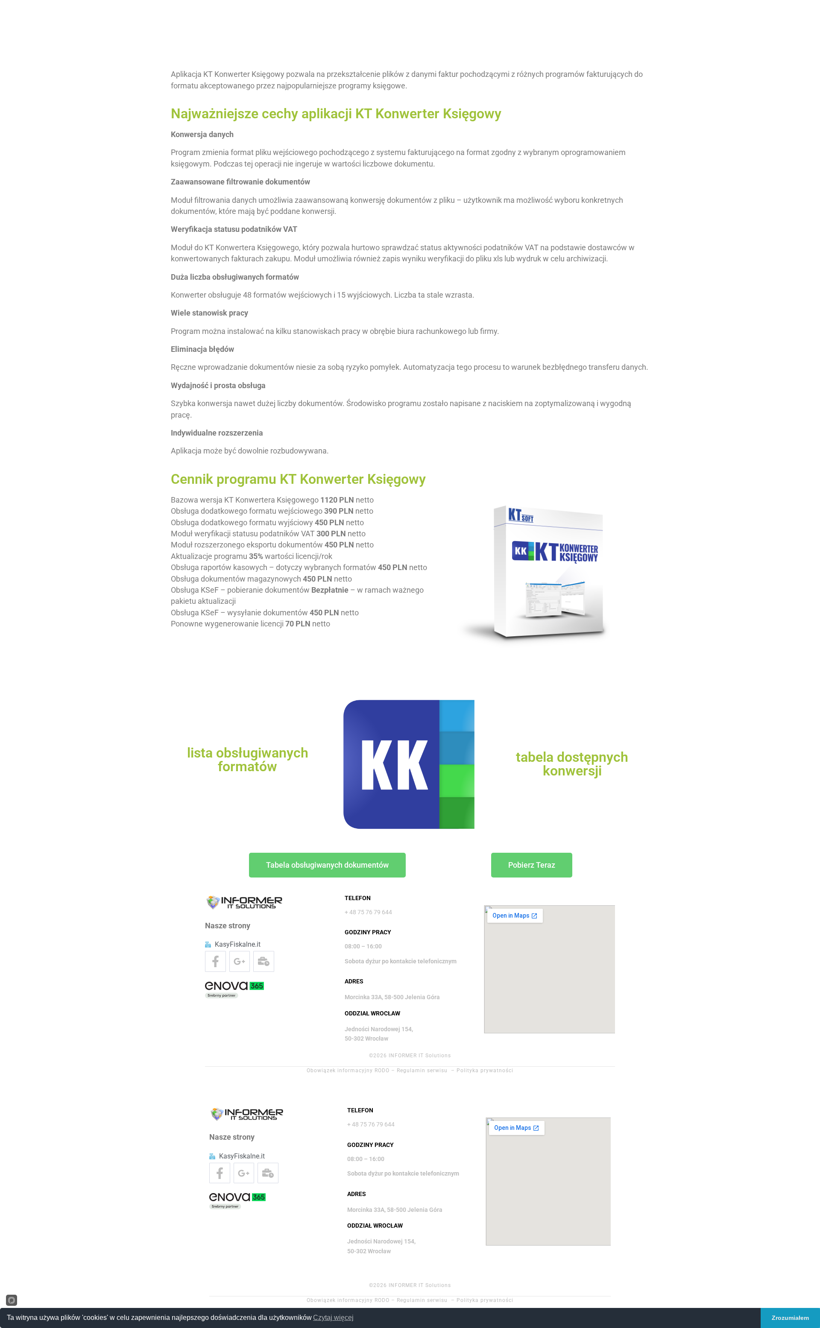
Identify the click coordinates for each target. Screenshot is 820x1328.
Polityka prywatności (485, 1071)
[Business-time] (263, 961)
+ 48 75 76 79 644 (368, 912)
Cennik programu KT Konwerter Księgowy (298, 479)
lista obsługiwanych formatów (247, 760)
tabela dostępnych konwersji (572, 764)
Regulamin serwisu (422, 1071)
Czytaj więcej (333, 1317)
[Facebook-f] (215, 961)
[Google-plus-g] (239, 961)
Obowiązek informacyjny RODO (348, 1071)
